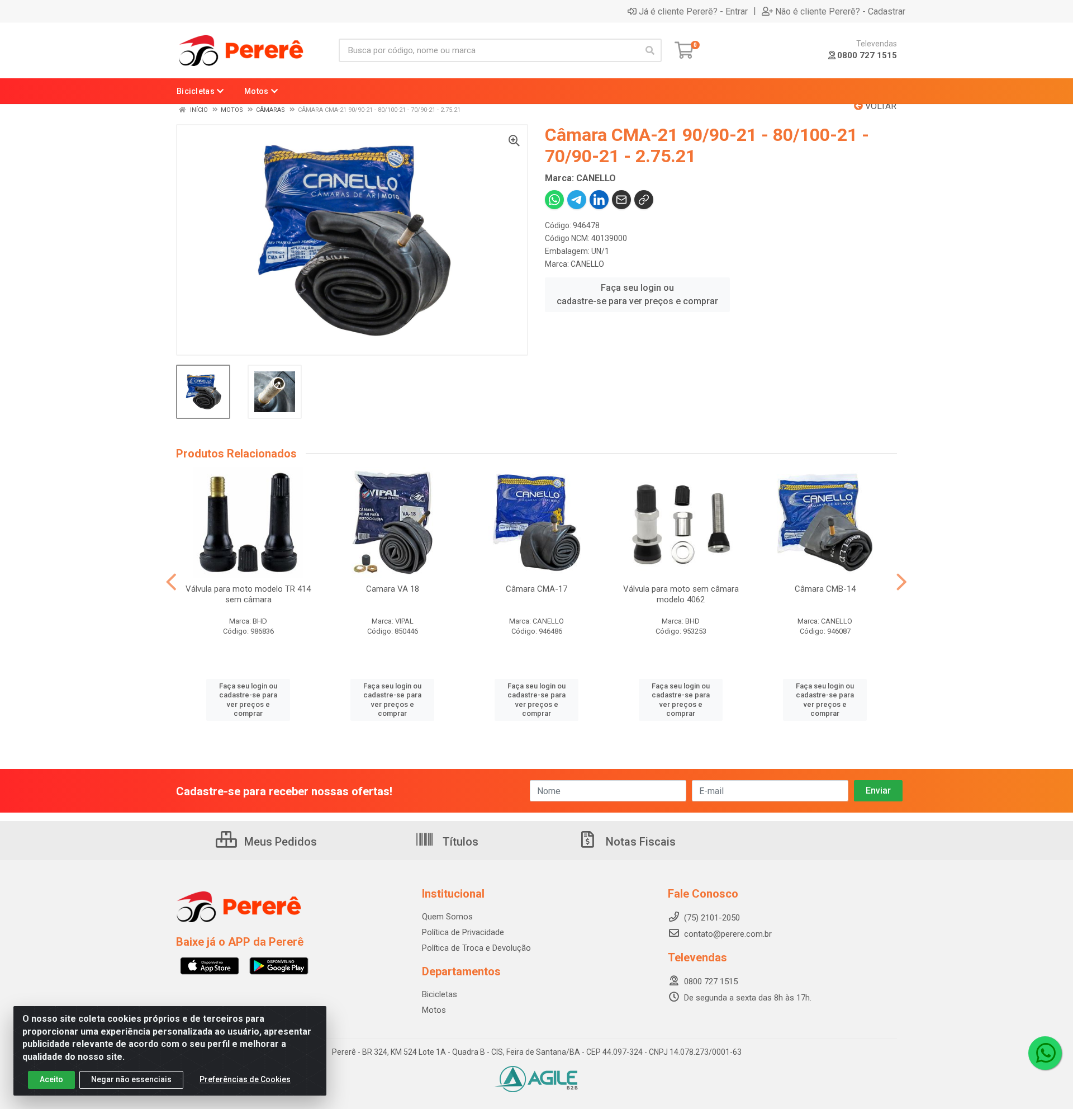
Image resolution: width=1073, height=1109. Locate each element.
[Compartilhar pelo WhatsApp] (554, 199)
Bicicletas (439, 994)
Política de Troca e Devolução (476, 948)
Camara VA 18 (392, 589)
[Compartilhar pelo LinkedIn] (599, 199)
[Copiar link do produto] (643, 199)
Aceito (51, 1079)
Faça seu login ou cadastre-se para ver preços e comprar (637, 294)
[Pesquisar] (650, 50)
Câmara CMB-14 (825, 589)
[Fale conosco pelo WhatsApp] (1045, 1053)
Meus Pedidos (279, 841)
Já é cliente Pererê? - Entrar (693, 11)
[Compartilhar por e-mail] (621, 199)
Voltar (879, 106)
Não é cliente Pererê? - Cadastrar (840, 11)
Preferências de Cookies (245, 1079)
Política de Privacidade (463, 932)
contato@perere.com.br (728, 934)
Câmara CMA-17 (536, 589)
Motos (434, 1010)
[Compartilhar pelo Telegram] (576, 199)
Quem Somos (447, 917)
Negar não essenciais (131, 1079)
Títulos (459, 841)
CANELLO (587, 263)
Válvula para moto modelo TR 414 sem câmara (248, 594)
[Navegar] (171, 582)
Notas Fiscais (639, 841)
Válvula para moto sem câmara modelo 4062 (681, 594)
